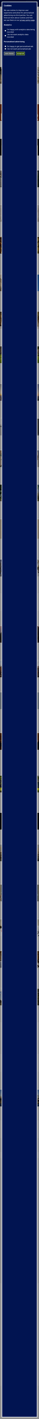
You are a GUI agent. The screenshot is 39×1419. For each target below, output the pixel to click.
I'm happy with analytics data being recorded (21, 30)
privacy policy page (27, 20)
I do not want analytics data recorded (17, 35)
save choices (9, 53)
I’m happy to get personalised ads (20, 46)
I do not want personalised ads (19, 49)
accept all (20, 53)
